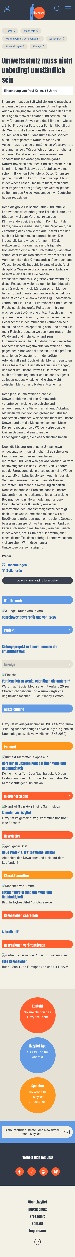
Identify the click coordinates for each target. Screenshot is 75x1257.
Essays (37, 46)
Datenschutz (37, 1209)
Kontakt (37, 1223)
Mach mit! (29, 30)
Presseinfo (37, 1216)
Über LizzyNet (37, 1202)
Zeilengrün (55, 38)
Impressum (37, 1230)
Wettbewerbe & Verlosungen (22, 38)
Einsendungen (14, 46)
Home (9, 30)
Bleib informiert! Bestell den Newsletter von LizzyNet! (32, 1132)
